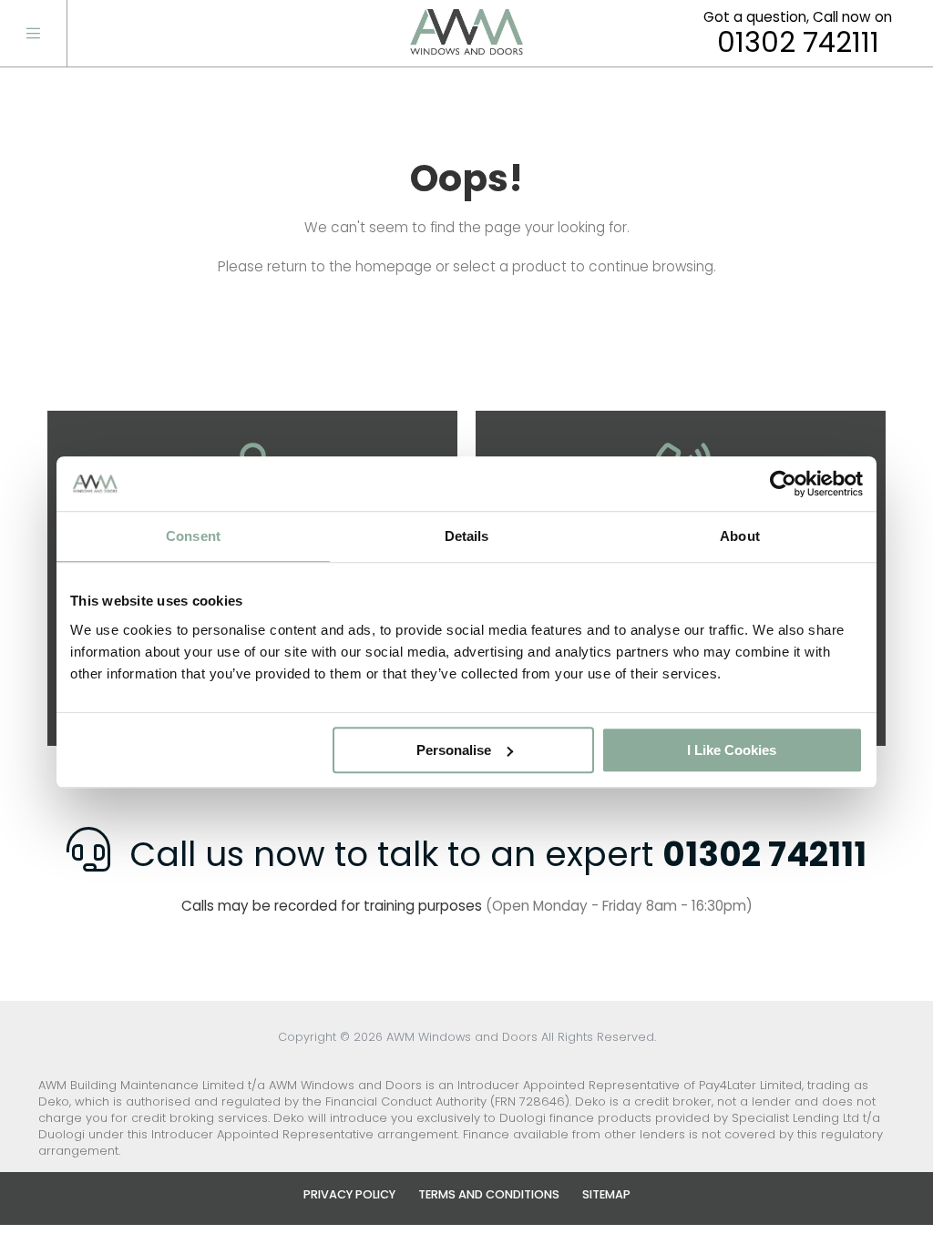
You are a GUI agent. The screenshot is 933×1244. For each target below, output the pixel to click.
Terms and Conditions (488, 1194)
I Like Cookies (731, 750)
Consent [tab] (193, 536)
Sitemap (606, 1194)
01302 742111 (798, 43)
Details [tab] (467, 536)
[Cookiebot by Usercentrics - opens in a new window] (783, 483)
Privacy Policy (349, 1194)
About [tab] (740, 536)
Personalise (453, 750)
